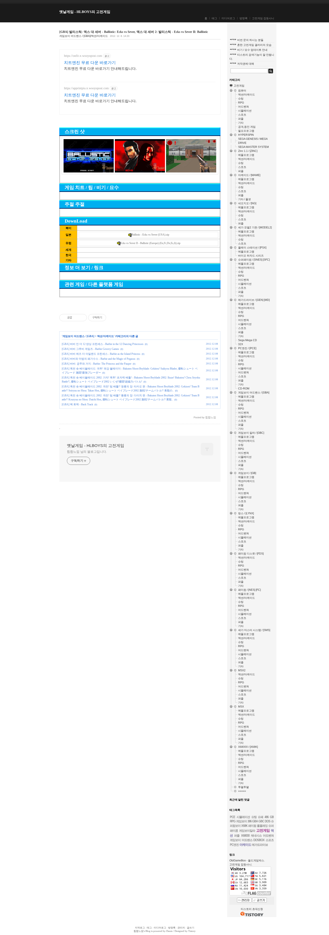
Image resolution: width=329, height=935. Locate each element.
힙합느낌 (138, 931)
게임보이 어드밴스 (241, 840)
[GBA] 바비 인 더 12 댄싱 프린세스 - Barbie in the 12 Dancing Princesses (102, 344)
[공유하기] (76, 317)
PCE (232, 817)
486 (267, 817)
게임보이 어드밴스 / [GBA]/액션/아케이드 (83, 36)
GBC (261, 821)
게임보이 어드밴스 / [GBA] (78, 336)
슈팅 (254, 817)
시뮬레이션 (243, 817)
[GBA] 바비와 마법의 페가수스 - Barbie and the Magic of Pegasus (98, 358)
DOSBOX (259, 840)
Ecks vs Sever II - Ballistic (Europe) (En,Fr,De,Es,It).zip (150, 243)
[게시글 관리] (82, 317)
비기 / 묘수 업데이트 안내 (252, 49)
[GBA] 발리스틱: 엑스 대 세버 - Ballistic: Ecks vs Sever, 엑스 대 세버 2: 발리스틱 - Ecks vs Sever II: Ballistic (133, 32)
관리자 (181, 927)
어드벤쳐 (268, 835)
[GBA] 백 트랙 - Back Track (77, 404)
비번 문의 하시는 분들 (250, 40)
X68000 (245, 835)
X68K (244, 825)
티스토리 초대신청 (252, 909)
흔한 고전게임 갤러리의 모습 (254, 45)
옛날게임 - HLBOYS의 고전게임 (84, 12)
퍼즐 (236, 835)
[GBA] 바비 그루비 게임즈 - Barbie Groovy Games (90, 349)
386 (250, 821)
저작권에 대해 (245, 63)
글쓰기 (190, 927)
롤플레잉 (262, 825)
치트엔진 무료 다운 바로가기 (90, 62)
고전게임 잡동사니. (240, 864)
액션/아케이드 (105, 336)
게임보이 (241, 821)
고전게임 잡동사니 (263, 18)
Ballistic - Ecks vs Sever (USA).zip (150, 234)
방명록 (243, 18)
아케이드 (245, 844)
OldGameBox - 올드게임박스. (247, 860)
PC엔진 (234, 844)
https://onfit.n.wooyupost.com (83, 55)
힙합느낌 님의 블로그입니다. (87, 451)
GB (272, 817)
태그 (214, 18)
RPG (232, 821)
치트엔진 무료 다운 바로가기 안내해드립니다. (100, 68)
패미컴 (252, 825)
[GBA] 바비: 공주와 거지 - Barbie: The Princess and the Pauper (96, 363)
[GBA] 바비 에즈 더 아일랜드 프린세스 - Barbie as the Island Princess (101, 353)
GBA (255, 821)
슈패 (260, 817)
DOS (267, 821)
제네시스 (256, 835)
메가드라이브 (260, 844)
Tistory (192, 931)
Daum (169, 931)
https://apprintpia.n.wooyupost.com (86, 88)
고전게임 (263, 830)
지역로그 (140, 927)
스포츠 (270, 840)
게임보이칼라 (247, 830)
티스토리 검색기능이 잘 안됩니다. (251, 56)
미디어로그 (228, 18)
